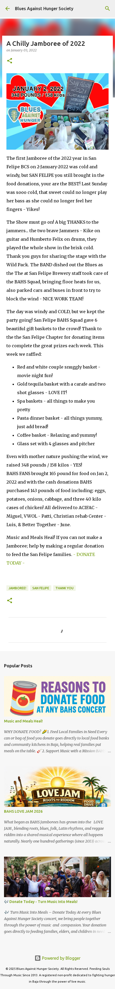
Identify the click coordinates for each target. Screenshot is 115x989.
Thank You (64, 588)
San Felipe (40, 588)
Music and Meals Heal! (23, 721)
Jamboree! (17, 588)
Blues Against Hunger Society (44, 8)
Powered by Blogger (60, 958)
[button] (9, 61)
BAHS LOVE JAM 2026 (23, 811)
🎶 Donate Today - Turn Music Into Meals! (41, 902)
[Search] (107, 8)
